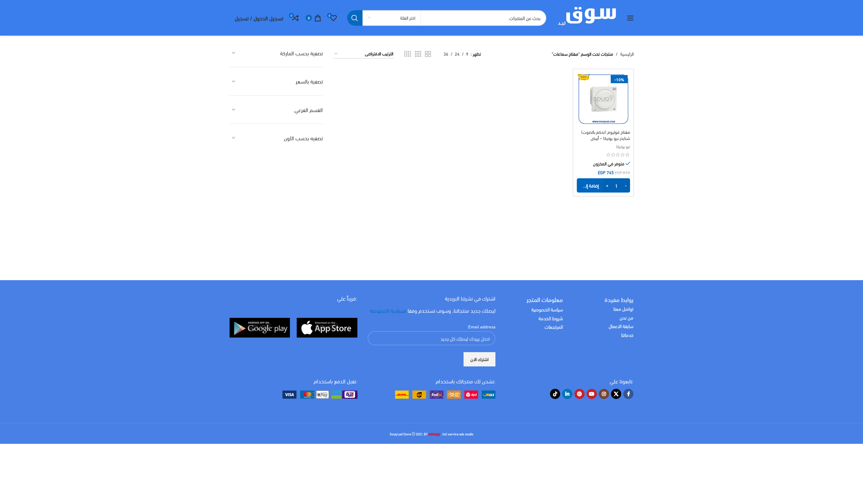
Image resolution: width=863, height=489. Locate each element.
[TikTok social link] (555, 394)
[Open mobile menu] (630, 18)
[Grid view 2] (428, 54)
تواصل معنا (623, 308)
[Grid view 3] (418, 54)
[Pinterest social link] (579, 394)
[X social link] (616, 394)
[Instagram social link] (604, 394)
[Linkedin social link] (567, 394)
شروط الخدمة (550, 318)
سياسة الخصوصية (547, 309)
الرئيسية (627, 53)
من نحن (626, 317)
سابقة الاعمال (620, 326)
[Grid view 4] (407, 54)
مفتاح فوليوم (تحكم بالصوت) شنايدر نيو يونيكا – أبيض (605, 135)
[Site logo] (586, 17)
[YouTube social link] (592, 394)
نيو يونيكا (623, 146)
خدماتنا (627, 334)
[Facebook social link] (628, 394)
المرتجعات (554, 326)
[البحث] (354, 18)
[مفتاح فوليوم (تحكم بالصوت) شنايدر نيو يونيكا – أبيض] (603, 99)
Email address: (481, 326)
